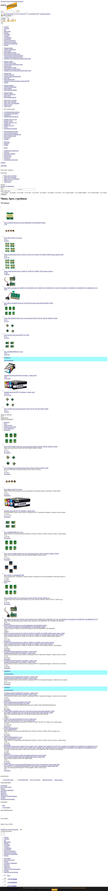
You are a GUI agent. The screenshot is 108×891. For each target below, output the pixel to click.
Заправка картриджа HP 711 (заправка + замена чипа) (19, 511)
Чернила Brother (8, 85)
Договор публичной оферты (9, 796)
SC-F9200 (43, 192)
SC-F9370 (58, 192)
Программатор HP (9, 79)
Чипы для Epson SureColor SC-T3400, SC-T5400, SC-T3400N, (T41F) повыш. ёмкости (28, 644)
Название (7, 422)
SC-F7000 (20, 192)
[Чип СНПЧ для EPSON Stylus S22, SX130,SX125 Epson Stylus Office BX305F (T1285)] (29, 711)
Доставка (3, 1)
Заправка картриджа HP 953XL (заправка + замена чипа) (20, 678)
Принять (54, 889)
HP (5, 30)
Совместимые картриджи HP (12, 76)
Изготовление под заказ (11, 131)
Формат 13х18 (8, 121)
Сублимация (7, 37)
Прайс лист (4, 794)
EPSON (6, 27)
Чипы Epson (7, 51)
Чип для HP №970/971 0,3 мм (12, 738)
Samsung (6, 143)
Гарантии (3, 793)
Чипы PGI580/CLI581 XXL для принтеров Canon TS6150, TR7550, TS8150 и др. (27, 598)
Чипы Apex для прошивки (11, 103)
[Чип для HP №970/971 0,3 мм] (13, 737)
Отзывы (3, 797)
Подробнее (7, 452)
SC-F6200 (13, 192)
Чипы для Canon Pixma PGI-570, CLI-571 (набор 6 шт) (19, 720)
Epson (5, 148)
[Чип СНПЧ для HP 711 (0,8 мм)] (11, 488)
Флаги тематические (10, 136)
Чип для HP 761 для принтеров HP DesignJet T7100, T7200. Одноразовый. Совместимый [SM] (31, 766)
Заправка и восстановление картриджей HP (16, 81)
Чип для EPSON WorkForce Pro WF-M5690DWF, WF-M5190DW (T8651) (25, 627)
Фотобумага (7, 39)
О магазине (4, 785)
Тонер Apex (7, 106)
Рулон (6, 127)
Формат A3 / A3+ (9, 125)
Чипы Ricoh (7, 96)
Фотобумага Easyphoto (10, 128)
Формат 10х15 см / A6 (10, 119)
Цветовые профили (9, 153)
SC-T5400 (103, 192)
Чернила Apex (8, 105)
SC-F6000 (5, 192)
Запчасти (6, 152)
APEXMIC (7, 34)
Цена (5, 424)
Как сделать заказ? (6, 787)
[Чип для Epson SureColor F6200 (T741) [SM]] (17, 702)
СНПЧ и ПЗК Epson (10, 49)
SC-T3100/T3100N (68, 192)
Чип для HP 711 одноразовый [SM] (14, 575)
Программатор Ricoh (10, 97)
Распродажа (7, 155)
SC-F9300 (50, 192)
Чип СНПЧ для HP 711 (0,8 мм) (13, 489)
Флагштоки (7, 137)
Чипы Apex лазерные (10, 101)
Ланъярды (7, 158)
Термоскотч (7, 115)
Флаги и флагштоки (10, 40)
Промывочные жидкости (11, 116)
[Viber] (5, 827)
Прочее (6, 45)
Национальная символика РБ (12, 134)
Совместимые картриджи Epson (13, 57)
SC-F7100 (28, 192)
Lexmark (6, 36)
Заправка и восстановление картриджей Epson (17, 58)
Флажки (6, 139)
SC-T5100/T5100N (93, 192)
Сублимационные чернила (11, 112)
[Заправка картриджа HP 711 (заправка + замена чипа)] (18, 509)
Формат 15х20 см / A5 (10, 122)
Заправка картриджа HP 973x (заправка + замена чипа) (20, 662)
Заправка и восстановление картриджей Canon (17, 70)
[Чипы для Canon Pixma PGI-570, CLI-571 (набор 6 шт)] (20, 719)
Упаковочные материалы (11, 150)
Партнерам (14, 1)
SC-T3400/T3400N (81, 192)
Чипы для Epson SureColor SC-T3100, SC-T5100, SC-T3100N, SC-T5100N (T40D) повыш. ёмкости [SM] (33, 635)
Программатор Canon (10, 67)
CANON (6, 28)
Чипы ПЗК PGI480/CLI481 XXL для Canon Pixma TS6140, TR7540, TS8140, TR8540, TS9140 (30, 446)
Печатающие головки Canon (12, 69)
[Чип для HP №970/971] (11, 728)
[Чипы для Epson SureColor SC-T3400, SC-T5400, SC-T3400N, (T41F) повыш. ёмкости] (29, 642)
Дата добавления (9, 428)
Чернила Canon (8, 61)
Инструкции (7, 156)
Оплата (8, 1)
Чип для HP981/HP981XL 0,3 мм (13, 532)
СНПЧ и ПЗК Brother (10, 87)
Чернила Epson (8, 48)
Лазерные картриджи (10, 42)
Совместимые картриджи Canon (13, 64)
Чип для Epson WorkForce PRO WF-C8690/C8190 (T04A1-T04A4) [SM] (24, 757)
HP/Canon (7, 142)
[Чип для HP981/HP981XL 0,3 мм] (11, 530)
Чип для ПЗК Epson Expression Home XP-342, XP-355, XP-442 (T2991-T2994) (26, 468)
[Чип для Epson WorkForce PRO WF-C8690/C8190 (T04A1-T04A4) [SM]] (25, 755)
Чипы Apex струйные (10, 100)
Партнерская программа (8, 799)
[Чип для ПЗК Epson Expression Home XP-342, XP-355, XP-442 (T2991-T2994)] (11, 466)
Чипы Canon (7, 66)
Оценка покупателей (10, 427)
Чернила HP (7, 73)
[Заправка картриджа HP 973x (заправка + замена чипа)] (20, 660)
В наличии (7, 430)
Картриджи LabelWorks (10, 43)
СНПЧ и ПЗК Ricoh (9, 94)
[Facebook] (1, 827)
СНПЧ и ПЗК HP (9, 75)
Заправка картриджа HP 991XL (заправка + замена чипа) (20, 694)
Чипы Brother (8, 88)
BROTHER (7, 31)
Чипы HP (6, 78)
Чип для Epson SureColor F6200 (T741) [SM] (16, 703)
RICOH (6, 33)
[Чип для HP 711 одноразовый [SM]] (10, 573)
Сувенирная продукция (11, 159)
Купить (6, 631)
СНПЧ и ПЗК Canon (10, 63)
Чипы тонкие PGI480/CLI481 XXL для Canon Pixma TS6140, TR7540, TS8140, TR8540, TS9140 (31, 553)
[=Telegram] (3, 827)
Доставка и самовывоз (7, 790)
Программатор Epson (10, 52)
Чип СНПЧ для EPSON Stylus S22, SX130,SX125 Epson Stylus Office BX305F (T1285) (28, 712)
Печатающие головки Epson (12, 54)
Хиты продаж (8, 425)
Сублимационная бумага (11, 113)
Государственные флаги (11, 133)
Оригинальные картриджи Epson (13, 55)
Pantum (6, 145)
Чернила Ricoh (8, 93)
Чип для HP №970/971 (10, 729)
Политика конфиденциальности (79, 887)
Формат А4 (7, 124)
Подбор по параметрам (7, 186)
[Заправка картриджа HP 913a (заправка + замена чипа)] (20, 651)
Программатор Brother (10, 90)
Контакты (20, 1)
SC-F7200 (35, 192)
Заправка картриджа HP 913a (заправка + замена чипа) (19, 653)
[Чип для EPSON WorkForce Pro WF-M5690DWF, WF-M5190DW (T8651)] (25, 625)
